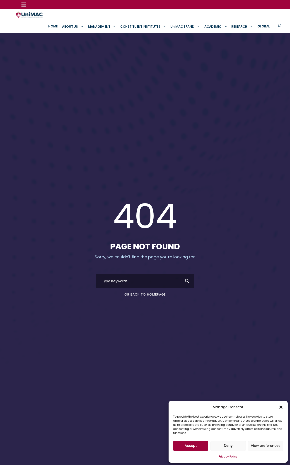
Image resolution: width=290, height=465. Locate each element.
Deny (228, 445)
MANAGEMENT (99, 26)
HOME (53, 26)
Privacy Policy (228, 456)
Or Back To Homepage (145, 294)
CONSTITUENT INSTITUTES (140, 26)
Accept (191, 445)
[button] (281, 407)
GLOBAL (263, 26)
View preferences (265, 445)
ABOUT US (70, 26)
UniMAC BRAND (182, 26)
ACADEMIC (212, 26)
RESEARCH (239, 26)
